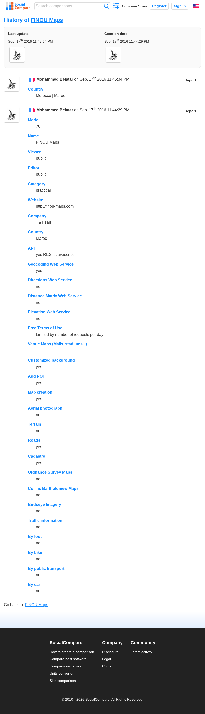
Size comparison (63, 681)
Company (37, 216)
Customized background (51, 360)
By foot (35, 536)
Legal (106, 659)
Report (190, 80)
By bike (35, 552)
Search (106, 6)
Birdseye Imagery (44, 504)
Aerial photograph (45, 408)
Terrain (34, 424)
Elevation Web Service (49, 312)
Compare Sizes (134, 6)
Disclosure (110, 652)
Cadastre (36, 456)
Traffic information (45, 520)
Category (37, 184)
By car (34, 584)
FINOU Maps (47, 20)
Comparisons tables (65, 666)
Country (36, 89)
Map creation (40, 392)
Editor (34, 168)
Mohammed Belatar (54, 79)
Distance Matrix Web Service (55, 296)
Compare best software (68, 659)
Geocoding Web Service (51, 264)
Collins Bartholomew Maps (53, 488)
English (196, 6)
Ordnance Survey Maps (50, 472)
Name (33, 136)
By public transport (46, 568)
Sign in (180, 6)
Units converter (62, 673)
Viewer (34, 152)
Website (35, 200)
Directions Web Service (50, 280)
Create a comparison (116, 6)
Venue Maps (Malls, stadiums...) (57, 344)
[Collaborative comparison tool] (18, 6)
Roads (34, 440)
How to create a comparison (72, 652)
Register (159, 6)
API (31, 248)
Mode (33, 120)
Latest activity (141, 652)
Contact (108, 666)
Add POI (36, 376)
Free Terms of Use (45, 328)
